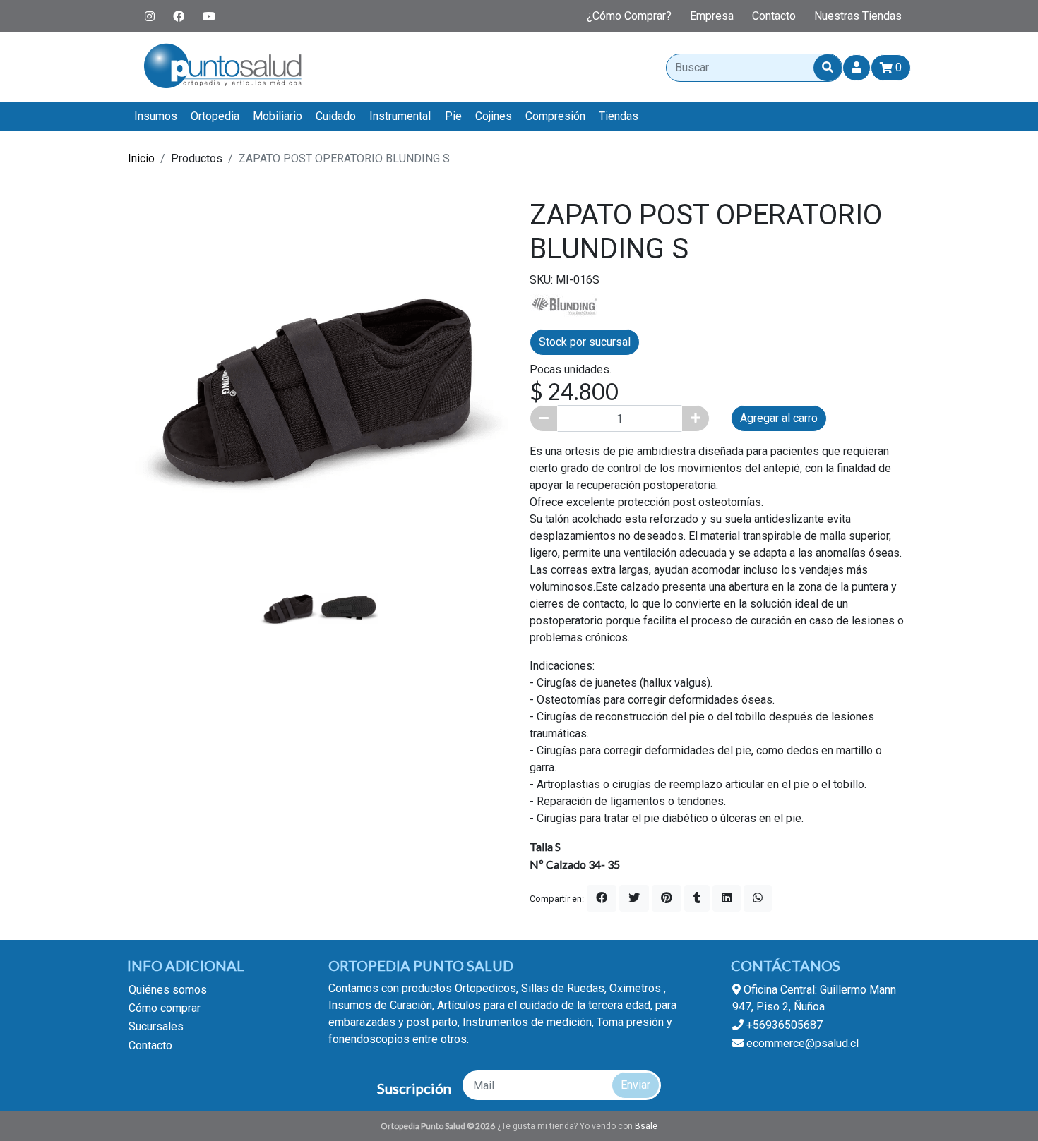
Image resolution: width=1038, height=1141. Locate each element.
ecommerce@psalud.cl (801, 1043)
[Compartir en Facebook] (601, 898)
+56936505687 (783, 1025)
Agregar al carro (779, 418)
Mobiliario (277, 116)
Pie (453, 116)
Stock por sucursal (585, 342)
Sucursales (156, 1026)
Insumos (155, 116)
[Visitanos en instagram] (150, 16)
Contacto (774, 16)
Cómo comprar (165, 1008)
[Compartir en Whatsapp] (758, 898)
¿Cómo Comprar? (629, 16)
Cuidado (336, 116)
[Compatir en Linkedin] (726, 898)
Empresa (712, 16)
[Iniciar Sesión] (856, 67)
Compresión (555, 116)
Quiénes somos (168, 989)
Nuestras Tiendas (858, 16)
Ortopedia (215, 116)
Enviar (635, 1085)
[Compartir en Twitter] (634, 898)
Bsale (646, 1126)
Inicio (141, 158)
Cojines (493, 116)
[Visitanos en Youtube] (209, 16)
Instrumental (400, 116)
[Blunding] (565, 305)
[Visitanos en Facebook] (178, 16)
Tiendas (618, 116)
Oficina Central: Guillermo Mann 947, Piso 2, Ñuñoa (814, 998)
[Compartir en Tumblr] (697, 898)
